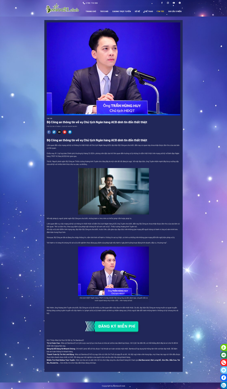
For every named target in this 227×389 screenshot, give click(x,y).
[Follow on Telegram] (180, 3)
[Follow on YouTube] (174, 3)
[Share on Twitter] (54, 132)
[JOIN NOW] (214, 347)
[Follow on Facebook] (162, 3)
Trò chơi (104, 11)
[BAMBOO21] (62, 8)
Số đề (137, 11)
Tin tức (160, 11)
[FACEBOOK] (214, 377)
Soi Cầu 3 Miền (174, 11)
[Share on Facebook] (49, 132)
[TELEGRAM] (214, 370)
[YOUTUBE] (214, 385)
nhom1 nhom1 (72, 126)
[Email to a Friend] (59, 132)
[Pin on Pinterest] (65, 132)
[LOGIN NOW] (214, 355)
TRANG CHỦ (91, 11)
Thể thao (148, 11)
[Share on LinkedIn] (70, 132)
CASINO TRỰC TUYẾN (121, 11)
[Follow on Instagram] (168, 3)
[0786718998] (214, 362)
